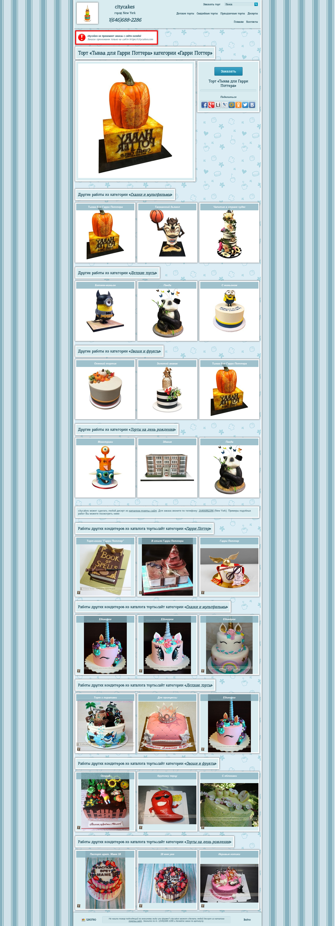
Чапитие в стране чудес (229, 206)
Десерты (253, 13)
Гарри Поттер (197, 528)
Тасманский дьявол (167, 206)
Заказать (228, 71)
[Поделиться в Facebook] (204, 105)
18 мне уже (167, 854)
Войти (247, 919)
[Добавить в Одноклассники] (238, 105)
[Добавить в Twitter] (245, 105)
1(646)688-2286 (125, 20)
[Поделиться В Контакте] (252, 105)
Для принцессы (167, 697)
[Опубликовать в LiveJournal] (225, 105)
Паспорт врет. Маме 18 (105, 854)
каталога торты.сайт (143, 510)
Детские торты (185, 13)
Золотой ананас (167, 363)
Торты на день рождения (152, 429)
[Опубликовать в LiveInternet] (218, 105)
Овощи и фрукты (144, 351)
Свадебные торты (207, 13)
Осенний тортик (105, 363)
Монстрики (105, 441)
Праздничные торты (232, 13)
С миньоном (229, 285)
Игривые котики (229, 854)
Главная (238, 21)
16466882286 (206, 510)
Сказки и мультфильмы (150, 194)
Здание (167, 441)
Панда (167, 285)
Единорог (105, 619)
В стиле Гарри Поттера (167, 540)
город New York (125, 13)
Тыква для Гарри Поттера (105, 206)
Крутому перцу (167, 775)
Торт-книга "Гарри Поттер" (105, 540)
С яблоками (229, 775)
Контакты (252, 21)
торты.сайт (135, 921)
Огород (105, 775)
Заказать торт (211, 4)
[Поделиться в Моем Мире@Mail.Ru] (232, 105)
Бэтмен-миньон (105, 285)
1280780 (90, 919)
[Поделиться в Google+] (211, 105)
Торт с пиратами (105, 697)
